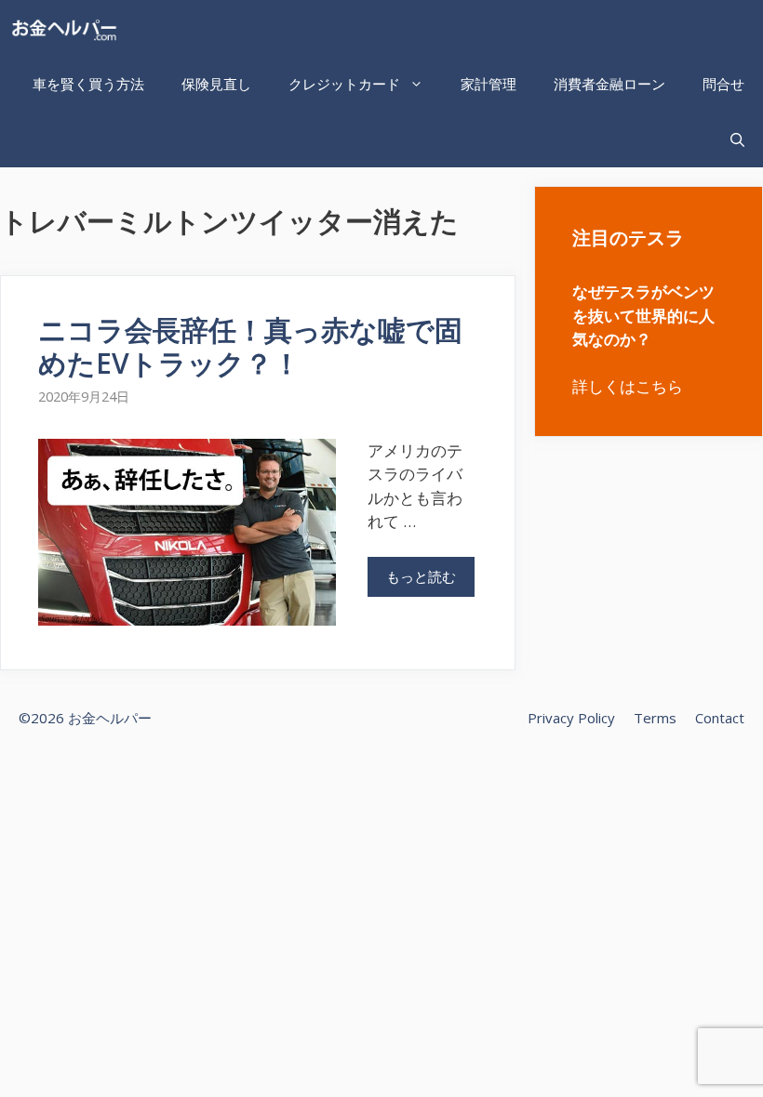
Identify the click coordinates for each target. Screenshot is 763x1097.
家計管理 (488, 83)
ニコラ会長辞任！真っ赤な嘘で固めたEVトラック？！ (250, 346)
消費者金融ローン (609, 83)
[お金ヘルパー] (68, 28)
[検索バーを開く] (737, 139)
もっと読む (421, 576)
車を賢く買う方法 (88, 83)
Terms (655, 717)
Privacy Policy (571, 717)
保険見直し (216, 83)
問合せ (723, 83)
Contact (719, 717)
